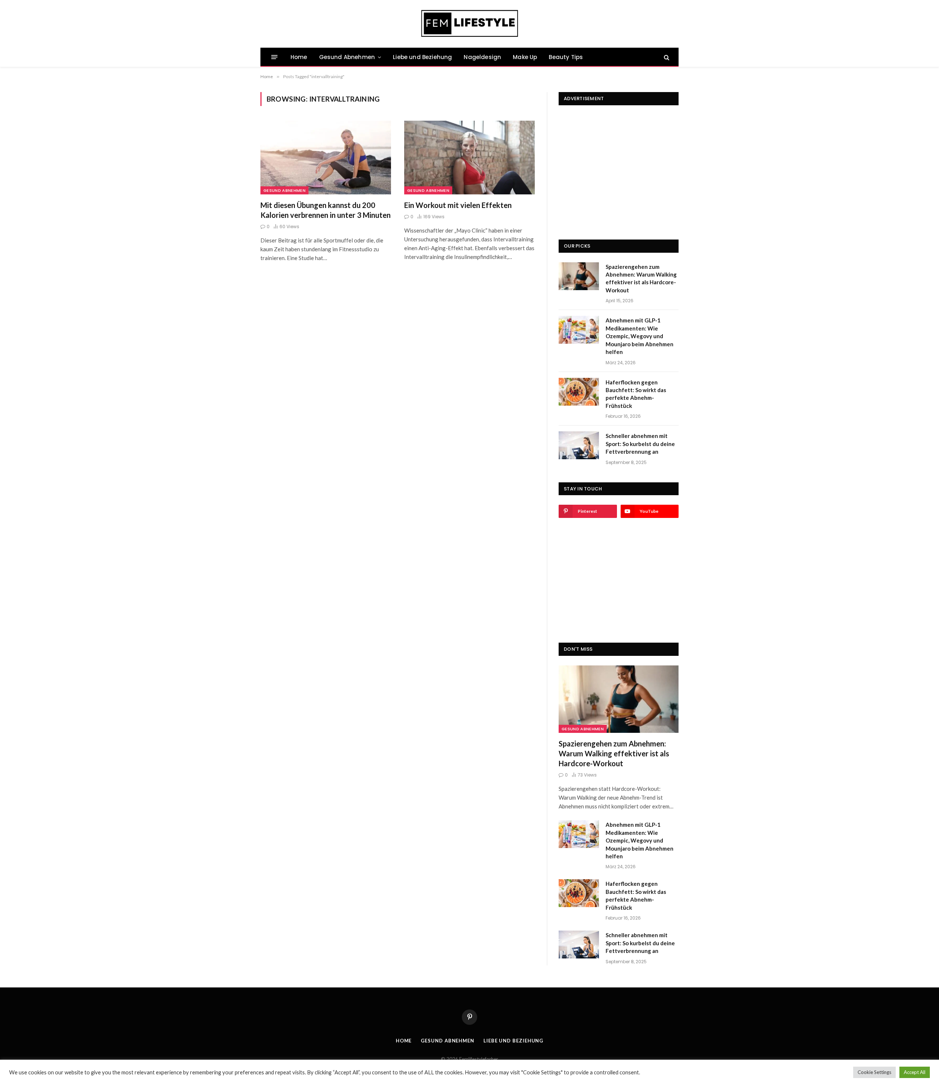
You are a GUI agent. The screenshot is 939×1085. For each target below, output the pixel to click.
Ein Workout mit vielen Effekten (458, 205)
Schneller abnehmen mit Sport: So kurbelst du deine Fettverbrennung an (640, 443)
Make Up (525, 57)
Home (299, 57)
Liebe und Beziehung (422, 57)
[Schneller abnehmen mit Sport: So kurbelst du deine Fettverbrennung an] (579, 445)
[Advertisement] (619, 161)
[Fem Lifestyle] (469, 24)
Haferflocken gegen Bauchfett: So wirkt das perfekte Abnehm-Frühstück (636, 394)
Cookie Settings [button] (874, 1072)
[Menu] (274, 57)
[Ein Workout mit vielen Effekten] (469, 157)
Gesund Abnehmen (347, 57)
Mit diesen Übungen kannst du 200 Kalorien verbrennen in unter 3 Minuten (325, 210)
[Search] (665, 57)
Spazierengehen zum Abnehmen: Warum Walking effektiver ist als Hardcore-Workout (641, 278)
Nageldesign (482, 57)
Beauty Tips (566, 57)
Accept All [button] (914, 1072)
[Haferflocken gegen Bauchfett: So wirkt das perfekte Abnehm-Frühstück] (579, 392)
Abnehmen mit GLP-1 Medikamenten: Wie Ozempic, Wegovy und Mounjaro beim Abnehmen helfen (639, 336)
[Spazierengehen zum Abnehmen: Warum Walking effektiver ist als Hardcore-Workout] (579, 276)
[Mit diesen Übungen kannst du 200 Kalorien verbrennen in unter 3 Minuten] (325, 157)
